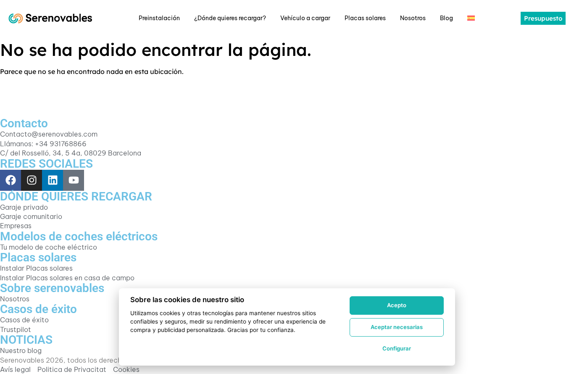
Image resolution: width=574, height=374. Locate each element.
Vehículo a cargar (305, 18)
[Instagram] (31, 180)
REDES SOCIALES (46, 164)
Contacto (24, 123)
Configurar (396, 348)
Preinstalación (159, 18)
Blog (446, 18)
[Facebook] (10, 180)
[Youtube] (73, 180)
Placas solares (365, 18)
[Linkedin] (52, 180)
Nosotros (413, 18)
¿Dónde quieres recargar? (230, 18)
